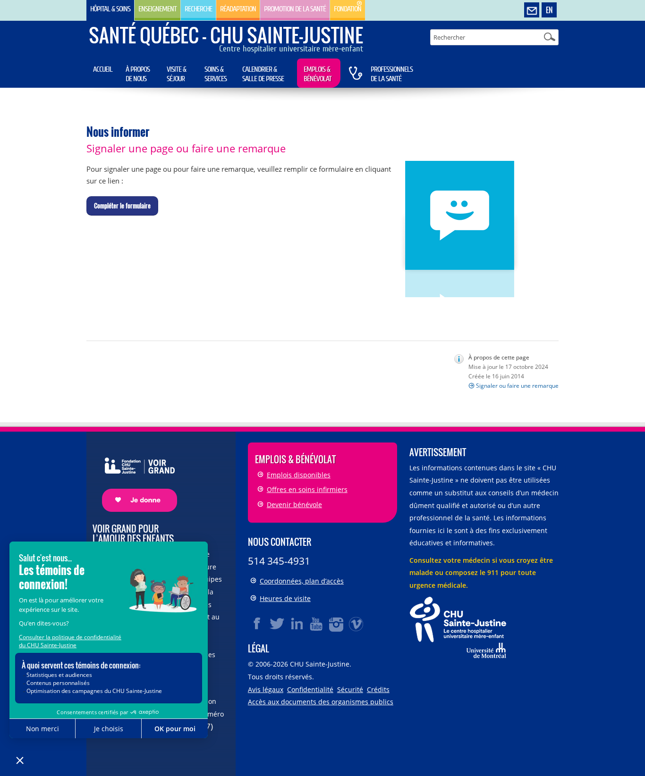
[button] (122, 206)
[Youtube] (316, 623)
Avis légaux (265, 689)
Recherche (198, 9)
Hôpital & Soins (110, 9)
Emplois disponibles (299, 474)
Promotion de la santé (295, 9)
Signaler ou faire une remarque (517, 386)
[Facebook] (257, 623)
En (549, 10)
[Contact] (531, 10)
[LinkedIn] (297, 623)
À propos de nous (138, 74)
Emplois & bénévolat (317, 74)
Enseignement (157, 9)
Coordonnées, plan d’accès (302, 580)
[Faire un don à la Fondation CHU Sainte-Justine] (135, 476)
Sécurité (350, 689)
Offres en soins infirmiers (307, 489)
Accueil (102, 69)
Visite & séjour (176, 74)
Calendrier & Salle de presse (263, 74)
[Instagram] (336, 623)
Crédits (378, 689)
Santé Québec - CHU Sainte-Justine (226, 35)
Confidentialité (310, 689)
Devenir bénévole (294, 504)
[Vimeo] (356, 623)
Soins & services (215, 74)
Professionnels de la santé (392, 74)
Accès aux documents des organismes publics (320, 701)
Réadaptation (238, 9)
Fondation (347, 9)
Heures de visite (285, 598)
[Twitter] (277, 623)
